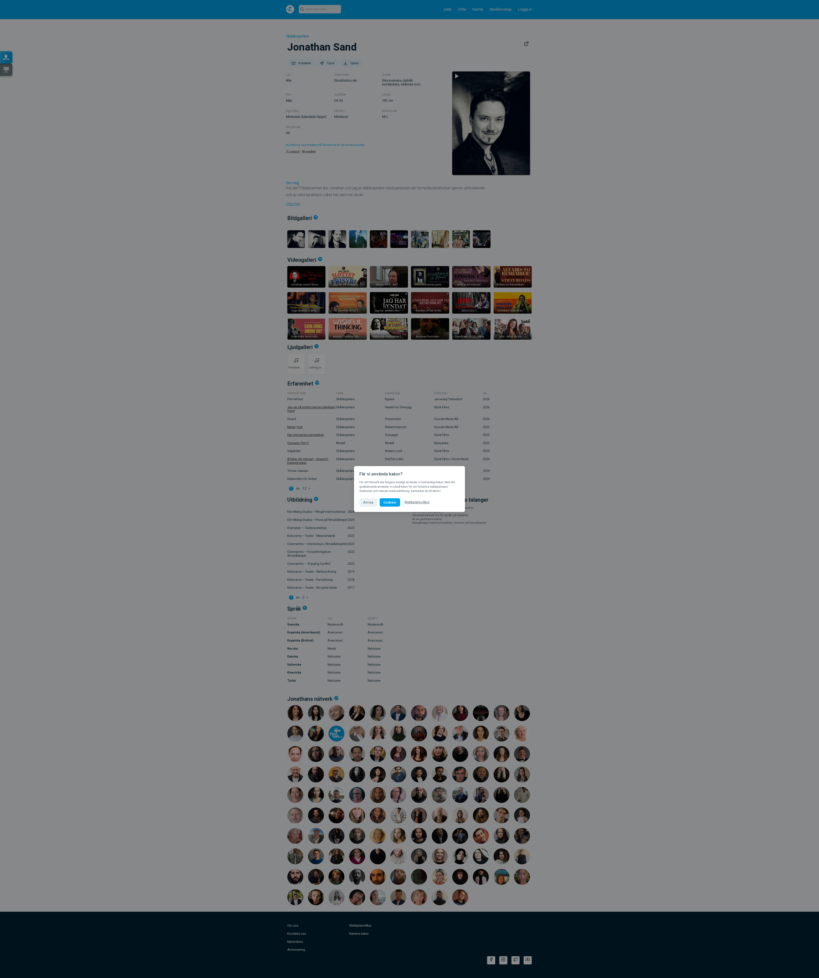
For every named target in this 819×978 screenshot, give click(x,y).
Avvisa (368, 502)
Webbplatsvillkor (417, 502)
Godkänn (389, 502)
